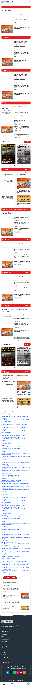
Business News (5, 639)
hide (12, 411)
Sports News (4, 641)
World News (4, 636)
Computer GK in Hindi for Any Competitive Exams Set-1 (21, 42)
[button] (25, 2)
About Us (3, 650)
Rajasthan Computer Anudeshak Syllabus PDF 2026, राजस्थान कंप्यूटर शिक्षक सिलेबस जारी (22, 27)
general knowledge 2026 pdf (9, 606)
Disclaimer (3, 654)
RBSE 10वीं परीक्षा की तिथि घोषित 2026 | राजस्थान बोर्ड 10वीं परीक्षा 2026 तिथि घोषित (22, 135)
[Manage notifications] (28, 683)
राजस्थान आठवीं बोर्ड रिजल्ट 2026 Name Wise (21, 15)
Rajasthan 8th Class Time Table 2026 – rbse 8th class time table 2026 (21, 21)
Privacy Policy (4, 657)
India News (4, 634)
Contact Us (4, 652)
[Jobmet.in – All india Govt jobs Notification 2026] (7, 2)
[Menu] (29, 2)
